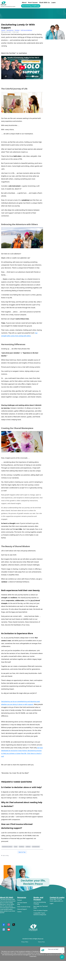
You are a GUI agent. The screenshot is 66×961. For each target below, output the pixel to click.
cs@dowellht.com (58, 901)
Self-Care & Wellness (26, 30)
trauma (3, 30)
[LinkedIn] (3, 929)
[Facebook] (3, 924)
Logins (51, 903)
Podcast (19, 900)
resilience (28, 846)
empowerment (35, 846)
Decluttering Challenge (31, 6)
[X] (13, 924)
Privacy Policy (24, 941)
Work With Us (44, 2)
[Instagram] (8, 924)
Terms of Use (41, 941)
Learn (53, 2)
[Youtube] (8, 929)
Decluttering (10, 30)
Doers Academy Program (40, 910)
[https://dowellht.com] (8, 4)
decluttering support (7, 846)
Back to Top (22, 852)
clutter (15, 846)
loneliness (21, 846)
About (24, 2)
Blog (18, 904)
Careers (19, 911)
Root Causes (33, 2)
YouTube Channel (22, 902)
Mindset (17, 30)
